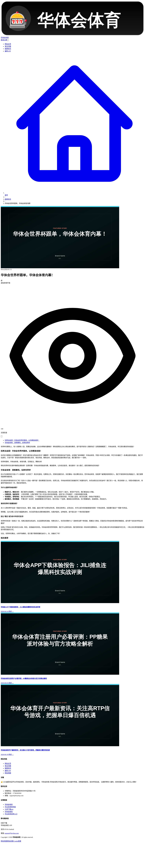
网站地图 (8, 773)
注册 (5, 40)
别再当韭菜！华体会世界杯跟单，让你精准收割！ (22, 440)
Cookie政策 (17, 841)
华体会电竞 (9, 804)
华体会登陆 (9, 811)
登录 (2, 40)
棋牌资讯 (8, 49)
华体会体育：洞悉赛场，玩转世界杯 (17, 442)
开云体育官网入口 (11, 814)
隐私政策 (10, 841)
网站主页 (8, 44)
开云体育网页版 (10, 807)
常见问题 (8, 46)
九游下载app (9, 809)
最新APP (8, 51)
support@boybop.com (12, 833)
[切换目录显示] (1, 436)
